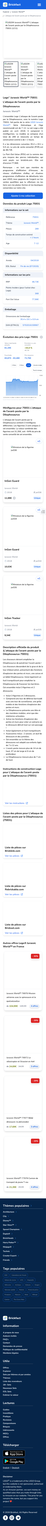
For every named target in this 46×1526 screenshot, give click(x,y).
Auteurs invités (10, 1336)
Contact (6, 1342)
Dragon (37, 1285)
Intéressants (8, 1430)
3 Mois (21, 365)
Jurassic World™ (31, 223)
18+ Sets (7, 1384)
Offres (6, 1367)
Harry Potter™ (9, 1242)
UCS (21, 1280)
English (6, 1467)
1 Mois (14, 365)
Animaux (18, 1285)
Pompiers (8, 1295)
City (5, 1216)
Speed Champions (11, 1229)
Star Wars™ (8, 1225)
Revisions (7, 1420)
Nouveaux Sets (10, 1388)
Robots (21, 1290)
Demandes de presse (12, 1346)
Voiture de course (10, 1280)
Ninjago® (7, 1247)
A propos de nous (11, 1332)
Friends (6, 1260)
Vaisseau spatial (10, 1290)
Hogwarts (30, 1280)
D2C (6, 1275)
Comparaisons (9, 1423)
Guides (6, 1409)
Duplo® (6, 1234)
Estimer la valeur (10, 1395)
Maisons (17, 1295)
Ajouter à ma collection (23, 195)
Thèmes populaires (16, 1205)
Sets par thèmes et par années (17, 1374)
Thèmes (6, 1378)
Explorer (7, 1371)
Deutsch (15, 1467)
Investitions (8, 1413)
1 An (28, 365)
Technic (6, 1251)
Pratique (7, 1416)
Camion (7, 1299)
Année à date (37, 365)
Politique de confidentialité (15, 1349)
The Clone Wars (19, 1299)
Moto (26, 1295)
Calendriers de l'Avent (19, 1275)
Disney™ (7, 1220)
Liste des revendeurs (12, 1381)
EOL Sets (7, 1391)
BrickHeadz (8, 1238)
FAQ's (5, 1339)
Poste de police (33, 1290)
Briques (6, 1426)
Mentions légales (11, 1353)
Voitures (28, 1285)
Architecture (8, 1212)
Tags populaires (14, 1268)
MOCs (6, 1433)
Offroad (34, 1295)
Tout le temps (37, 370)
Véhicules (8, 1285)
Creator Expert (9, 1255)
